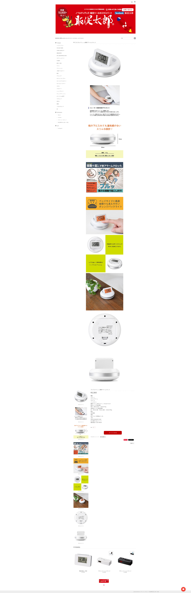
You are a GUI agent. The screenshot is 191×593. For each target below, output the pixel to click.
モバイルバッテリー (61, 83)
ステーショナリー (60, 58)
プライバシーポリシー (62, 119)
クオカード (59, 88)
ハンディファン (60, 45)
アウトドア (59, 76)
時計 (58, 73)
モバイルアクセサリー (61, 81)
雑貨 (58, 103)
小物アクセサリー (60, 70)
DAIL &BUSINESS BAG (62, 55)
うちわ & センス (60, 106)
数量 (91, 427)
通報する (132, 443)
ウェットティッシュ (61, 93)
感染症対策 (59, 53)
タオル (58, 86)
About (59, 115)
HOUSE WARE (60, 48)
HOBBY (58, 60)
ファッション (60, 68)
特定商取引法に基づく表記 (63, 122)
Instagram (60, 128)
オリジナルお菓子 (60, 96)
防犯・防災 (59, 63)
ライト (58, 65)
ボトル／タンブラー (61, 78)
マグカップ (59, 98)
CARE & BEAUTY (60, 50)
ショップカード (60, 91)
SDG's (58, 101)
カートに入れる (113, 432)
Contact (59, 117)
